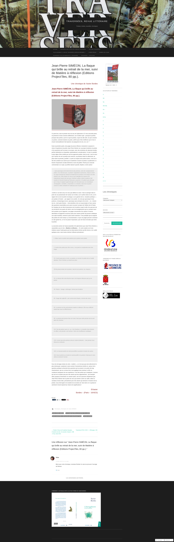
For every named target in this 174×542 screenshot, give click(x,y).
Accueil (55, 49)
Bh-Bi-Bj (105, 105)
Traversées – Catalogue (88, 55)
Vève (57, 457)
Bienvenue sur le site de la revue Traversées (73, 49)
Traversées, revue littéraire (87, 21)
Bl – (104, 113)
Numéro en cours (104, 52)
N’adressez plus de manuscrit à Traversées (65, 55)
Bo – (104, 109)
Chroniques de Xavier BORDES (68, 408)
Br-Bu (104, 117)
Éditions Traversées (94, 49)
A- (103, 94)
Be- (104, 102)
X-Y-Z (104, 181)
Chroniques (57, 408)
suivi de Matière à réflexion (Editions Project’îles (67, 416)
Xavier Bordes (88, 416)
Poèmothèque (92, 52)
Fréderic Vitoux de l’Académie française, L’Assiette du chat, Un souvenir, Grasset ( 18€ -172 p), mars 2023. (63, 432)
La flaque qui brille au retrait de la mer (77, 413)
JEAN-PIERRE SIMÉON (58, 413)
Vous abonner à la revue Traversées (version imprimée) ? (69, 52)
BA (103, 98)
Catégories (105, 198)
